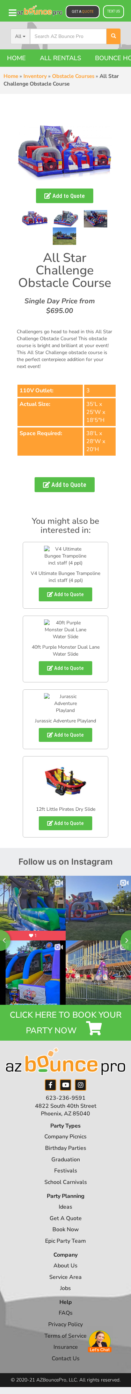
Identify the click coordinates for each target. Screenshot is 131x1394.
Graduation (65, 1159)
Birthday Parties (65, 1148)
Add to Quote (68, 195)
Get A (83, 12)
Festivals (65, 1171)
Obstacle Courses (73, 76)
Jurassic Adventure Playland (65, 721)
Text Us (113, 11)
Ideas (65, 1207)
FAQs (66, 1313)
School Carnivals (65, 1182)
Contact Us (66, 1358)
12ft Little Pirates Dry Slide (65, 809)
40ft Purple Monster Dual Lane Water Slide (66, 650)
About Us (65, 1265)
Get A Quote (66, 1218)
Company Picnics (65, 1136)
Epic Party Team (65, 1241)
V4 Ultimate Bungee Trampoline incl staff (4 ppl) (65, 577)
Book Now (65, 1229)
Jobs (65, 1288)
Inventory (35, 76)
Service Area (65, 1277)
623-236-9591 (66, 1098)
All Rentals (60, 58)
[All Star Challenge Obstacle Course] (35, 218)
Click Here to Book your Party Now (66, 1022)
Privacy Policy (65, 1324)
